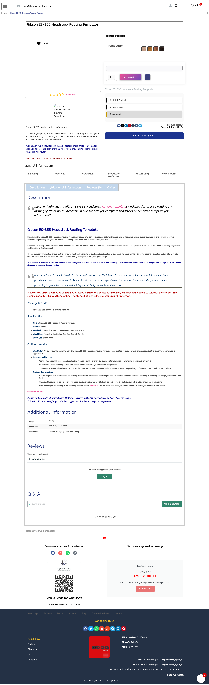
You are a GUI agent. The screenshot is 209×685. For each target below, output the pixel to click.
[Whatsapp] (68, 553)
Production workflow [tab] (114, 174)
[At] (75, 553)
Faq (84, 613)
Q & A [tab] (111, 187)
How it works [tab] (169, 173)
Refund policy (130, 647)
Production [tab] (87, 173)
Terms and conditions (134, 637)
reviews (70, 94)
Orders (31, 644)
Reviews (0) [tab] (94, 187)
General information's (172, 127)
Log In (104, 476)
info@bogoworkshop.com (38, 6)
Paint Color (115, 45)
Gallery (48, 613)
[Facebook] (53, 553)
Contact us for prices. (36, 392)
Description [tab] (37, 187)
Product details (175, 125)
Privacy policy (130, 642)
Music (60, 613)
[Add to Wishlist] (148, 77)
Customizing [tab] (142, 173)
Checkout (33, 649)
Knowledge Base (100, 613)
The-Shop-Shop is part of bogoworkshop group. (160, 659)
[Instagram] (60, 553)
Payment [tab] (60, 173)
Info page (33, 613)
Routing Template (114, 206)
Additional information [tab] (65, 187)
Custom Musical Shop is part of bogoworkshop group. (157, 664)
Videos (72, 613)
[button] (4, 6)
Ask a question (171, 504)
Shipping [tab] (33, 173)
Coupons (32, 659)
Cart (30, 654)
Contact (119, 613)
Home (5, 13)
